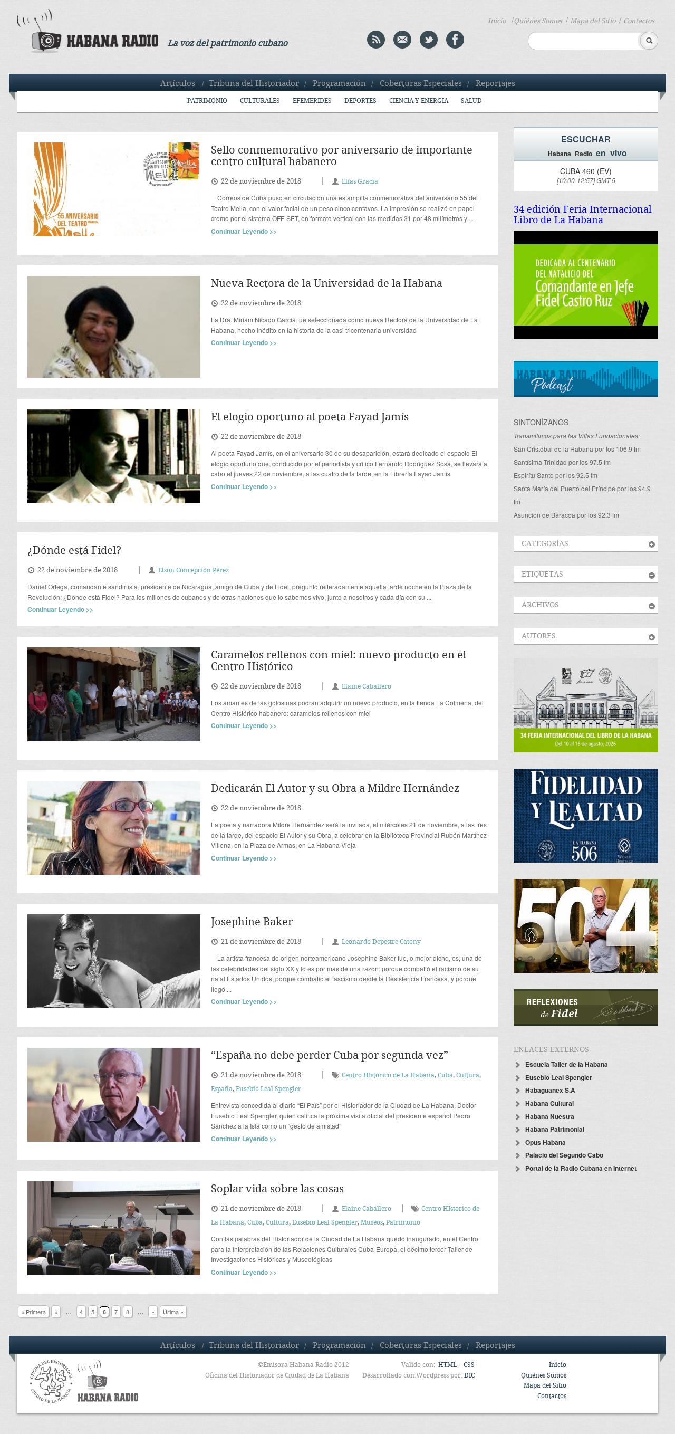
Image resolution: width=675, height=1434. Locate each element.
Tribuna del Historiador (254, 84)
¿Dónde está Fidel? (74, 551)
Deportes (360, 101)
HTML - (450, 1365)
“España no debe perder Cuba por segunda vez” (329, 1056)
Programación (339, 84)
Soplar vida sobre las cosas (277, 1189)
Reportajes (495, 84)
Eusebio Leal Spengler (268, 1089)
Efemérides (312, 101)
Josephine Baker (252, 922)
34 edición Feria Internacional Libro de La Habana (583, 215)
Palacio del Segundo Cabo (564, 1155)
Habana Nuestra (549, 1116)
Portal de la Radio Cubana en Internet (581, 1168)
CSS (469, 1365)
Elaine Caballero (366, 686)
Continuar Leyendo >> (244, 231)
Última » (173, 1311)
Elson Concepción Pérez (193, 570)
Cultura (467, 1075)
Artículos (177, 84)
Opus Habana (545, 1142)
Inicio (497, 21)
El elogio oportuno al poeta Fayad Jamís (310, 417)
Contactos (638, 21)
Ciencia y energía (418, 101)
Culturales (260, 101)
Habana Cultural (549, 1103)
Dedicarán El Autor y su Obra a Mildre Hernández (335, 789)
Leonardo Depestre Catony (381, 942)
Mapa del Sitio (592, 21)
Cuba (445, 1075)
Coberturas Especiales (421, 84)
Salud (471, 101)
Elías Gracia (360, 181)
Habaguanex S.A (550, 1090)
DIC (469, 1375)
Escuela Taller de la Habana (566, 1064)
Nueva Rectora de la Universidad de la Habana (326, 284)
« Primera (33, 1311)
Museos (372, 1222)
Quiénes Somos (538, 21)
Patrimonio (207, 101)
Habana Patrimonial (554, 1129)
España (222, 1089)
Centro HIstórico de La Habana (388, 1075)
